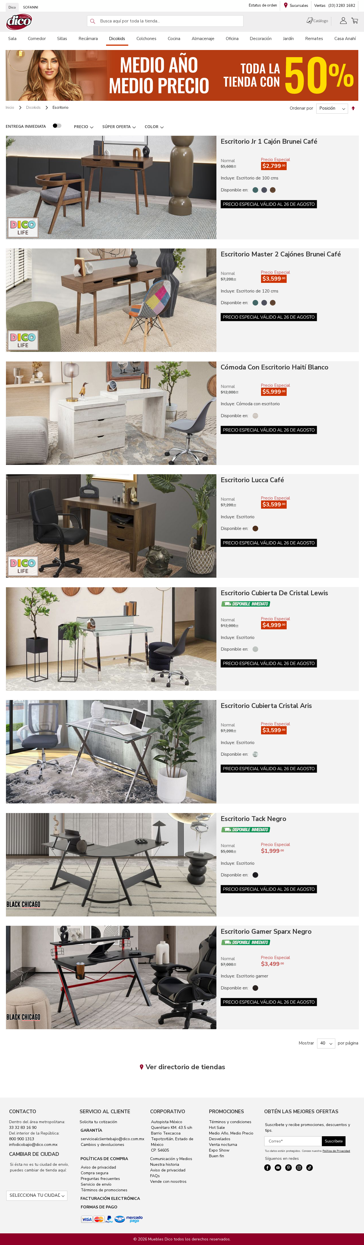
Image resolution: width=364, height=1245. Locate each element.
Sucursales (299, 5)
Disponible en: (234, 190)
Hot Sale (217, 1127)
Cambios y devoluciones (102, 1144)
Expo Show (219, 1150)
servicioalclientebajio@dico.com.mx (112, 1139)
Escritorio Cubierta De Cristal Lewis (274, 593)
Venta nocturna (223, 1144)
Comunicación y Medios (171, 1159)
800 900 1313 (21, 1139)
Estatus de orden (263, 5)
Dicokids (34, 107)
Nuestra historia (164, 1164)
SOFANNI (30, 7)
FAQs (155, 1176)
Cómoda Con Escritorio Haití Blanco (274, 367)
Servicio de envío (95, 1184)
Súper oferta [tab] (116, 126)
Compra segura (94, 1173)
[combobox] (165, 21)
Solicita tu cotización (98, 1122)
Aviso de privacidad (98, 1167)
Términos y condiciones (230, 1122)
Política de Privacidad (336, 1151)
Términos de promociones (103, 1190)
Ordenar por (301, 108)
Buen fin (216, 1156)
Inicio (10, 107)
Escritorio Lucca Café (252, 480)
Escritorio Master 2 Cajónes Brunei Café (281, 254)
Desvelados (219, 1139)
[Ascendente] (353, 108)
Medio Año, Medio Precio (231, 1133)
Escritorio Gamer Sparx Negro (266, 931)
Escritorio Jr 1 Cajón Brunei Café (269, 141)
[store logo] (19, 22)
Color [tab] (151, 126)
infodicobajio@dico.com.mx (33, 1144)
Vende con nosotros (168, 1181)
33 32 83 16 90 (22, 1127)
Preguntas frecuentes (100, 1178)
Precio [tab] (81, 126)
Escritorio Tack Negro (253, 818)
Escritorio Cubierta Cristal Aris (266, 705)
